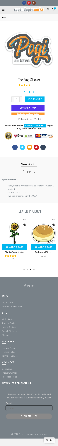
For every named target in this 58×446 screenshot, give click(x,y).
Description (29, 164)
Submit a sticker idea (12, 306)
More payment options (28, 114)
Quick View (24, 224)
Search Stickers (9, 331)
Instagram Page (9, 373)
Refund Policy (8, 352)
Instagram (34, 3)
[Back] (4, 17)
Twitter (22, 147)
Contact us (7, 369)
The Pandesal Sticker (43, 252)
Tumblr (43, 147)
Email (29, 147)
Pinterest (29, 3)
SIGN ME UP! (29, 416)
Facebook (24, 3)
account (48, 10)
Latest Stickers (9, 327)
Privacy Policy (8, 348)
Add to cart (35, 99)
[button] (25, 85)
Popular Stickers (9, 323)
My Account (7, 302)
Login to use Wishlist (31, 119)
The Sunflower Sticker (14, 252)
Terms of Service (10, 356)
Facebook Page (9, 377)
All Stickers (7, 319)
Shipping (29, 171)
